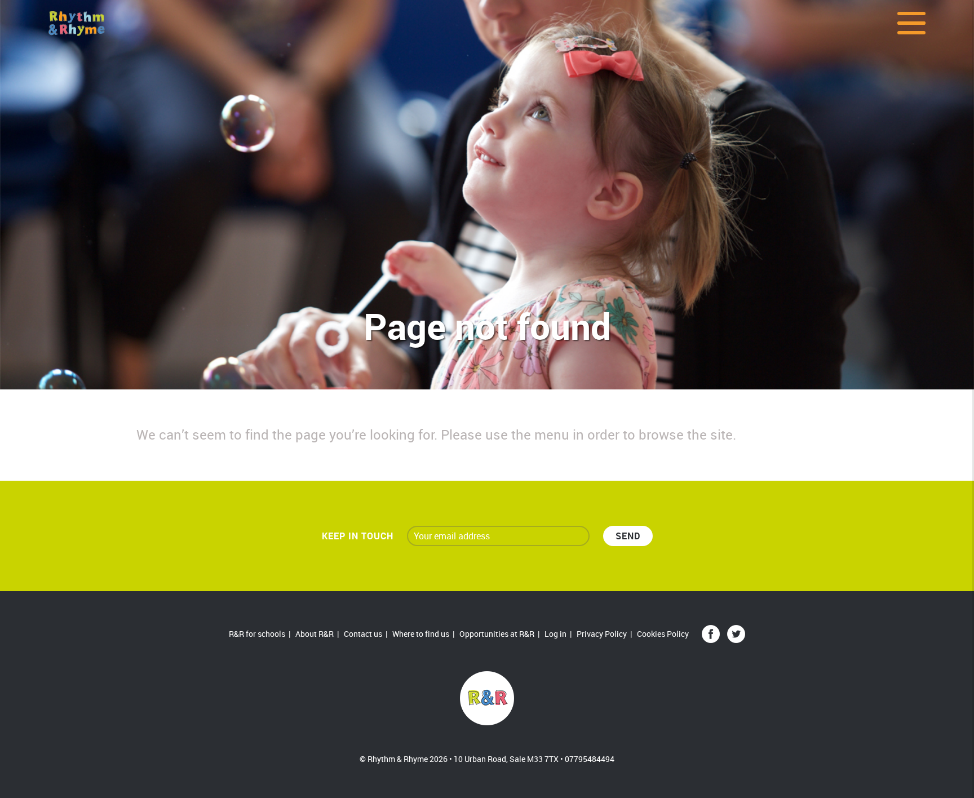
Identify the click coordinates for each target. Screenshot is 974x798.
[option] (487, 194)
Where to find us (420, 633)
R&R (487, 698)
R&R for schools (257, 633)
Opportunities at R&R (496, 633)
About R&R (314, 633)
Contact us (363, 633)
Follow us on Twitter (736, 634)
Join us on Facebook (711, 634)
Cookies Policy (663, 633)
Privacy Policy (602, 633)
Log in (555, 633)
